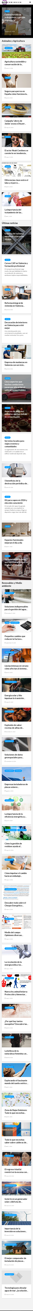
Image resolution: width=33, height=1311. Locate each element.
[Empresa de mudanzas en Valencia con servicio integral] (16, 352)
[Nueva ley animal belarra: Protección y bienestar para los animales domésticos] (16, 981)
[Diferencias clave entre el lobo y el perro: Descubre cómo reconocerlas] (16, 169)
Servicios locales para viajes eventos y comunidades (14, 444)
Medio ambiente (9, 593)
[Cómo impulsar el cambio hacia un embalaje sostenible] (16, 862)
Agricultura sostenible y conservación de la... (15, 63)
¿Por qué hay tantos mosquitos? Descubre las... (16, 1022)
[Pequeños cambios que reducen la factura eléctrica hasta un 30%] (16, 626)
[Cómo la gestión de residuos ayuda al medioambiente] (16, 833)
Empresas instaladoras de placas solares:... (16, 785)
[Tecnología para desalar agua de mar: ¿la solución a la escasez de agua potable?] (16, 1277)
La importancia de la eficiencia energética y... (15, 815)
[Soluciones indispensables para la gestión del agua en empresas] (16, 596)
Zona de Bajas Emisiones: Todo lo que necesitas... (16, 1111)
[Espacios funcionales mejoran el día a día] (16, 529)
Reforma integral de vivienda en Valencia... (15, 304)
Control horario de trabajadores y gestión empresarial (15, 17)
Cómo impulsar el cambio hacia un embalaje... (16, 874)
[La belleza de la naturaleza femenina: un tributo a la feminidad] (16, 1040)
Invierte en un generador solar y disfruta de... (16, 1200)
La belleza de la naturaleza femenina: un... (16, 1052)
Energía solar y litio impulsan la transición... (15, 696)
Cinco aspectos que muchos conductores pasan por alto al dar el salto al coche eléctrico (15, 385)
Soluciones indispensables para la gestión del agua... (16, 608)
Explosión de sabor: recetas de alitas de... (14, 726)
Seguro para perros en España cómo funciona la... (16, 92)
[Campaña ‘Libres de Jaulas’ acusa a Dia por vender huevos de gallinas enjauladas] (16, 110)
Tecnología (18, 770)
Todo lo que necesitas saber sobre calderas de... (16, 1141)
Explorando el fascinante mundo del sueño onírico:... (16, 1082)
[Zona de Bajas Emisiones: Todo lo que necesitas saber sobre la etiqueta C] (16, 1099)
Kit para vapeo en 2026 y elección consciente (16, 501)
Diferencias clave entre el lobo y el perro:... (16, 181)
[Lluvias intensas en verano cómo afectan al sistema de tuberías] (16, 655)
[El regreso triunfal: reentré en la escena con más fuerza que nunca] (16, 1159)
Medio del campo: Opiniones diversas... (14, 933)
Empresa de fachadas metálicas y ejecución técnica (14, 236)
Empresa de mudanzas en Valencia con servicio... (16, 363)
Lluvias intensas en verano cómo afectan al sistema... (16, 667)
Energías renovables (11, 682)
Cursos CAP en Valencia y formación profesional (16, 264)
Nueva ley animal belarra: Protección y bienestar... (16, 993)
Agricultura (9, 48)
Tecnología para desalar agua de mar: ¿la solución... (16, 1289)
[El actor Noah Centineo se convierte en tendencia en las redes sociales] (16, 140)
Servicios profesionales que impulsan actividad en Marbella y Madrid (16, 562)
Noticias (8, 230)
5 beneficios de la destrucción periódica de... (16, 482)
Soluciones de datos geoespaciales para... (14, 756)
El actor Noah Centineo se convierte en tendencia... (16, 151)
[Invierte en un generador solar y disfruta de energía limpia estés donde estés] (16, 1188)
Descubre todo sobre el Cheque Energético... (15, 904)
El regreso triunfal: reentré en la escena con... (16, 1170)
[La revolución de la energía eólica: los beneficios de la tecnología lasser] (16, 951)
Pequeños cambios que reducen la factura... (15, 637)
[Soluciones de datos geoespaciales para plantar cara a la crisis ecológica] (16, 744)
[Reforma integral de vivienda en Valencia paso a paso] (16, 292)
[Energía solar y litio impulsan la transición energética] (16, 685)
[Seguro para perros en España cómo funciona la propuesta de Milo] (16, 81)
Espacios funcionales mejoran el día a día (14, 541)
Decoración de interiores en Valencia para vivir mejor (16, 325)
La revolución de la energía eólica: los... (13, 963)
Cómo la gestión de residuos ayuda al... (13, 845)
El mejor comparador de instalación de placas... (15, 1259)
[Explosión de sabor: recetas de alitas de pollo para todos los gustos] (16, 714)
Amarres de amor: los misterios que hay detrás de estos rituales (16, 414)
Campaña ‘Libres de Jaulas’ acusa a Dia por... (15, 122)
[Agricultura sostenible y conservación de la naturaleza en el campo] (16, 51)
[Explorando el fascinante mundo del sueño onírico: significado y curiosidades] (16, 1070)
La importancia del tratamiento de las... (14, 211)
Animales (8, 77)
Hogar (7, 11)
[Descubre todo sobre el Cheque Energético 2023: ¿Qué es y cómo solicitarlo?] (16, 892)
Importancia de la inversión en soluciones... (16, 1230)
